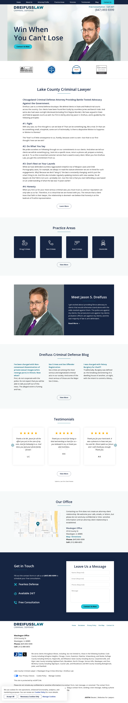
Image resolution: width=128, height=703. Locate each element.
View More (64, 265)
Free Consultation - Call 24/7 (101, 7)
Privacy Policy (91, 625)
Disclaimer (81, 625)
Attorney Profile (43, 2)
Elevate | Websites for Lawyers (99, 697)
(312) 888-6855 (76, 542)
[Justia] (16, 654)
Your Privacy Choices (26, 676)
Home (19, 2)
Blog (96, 2)
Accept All (10, 697)
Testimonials (85, 2)
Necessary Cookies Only (29, 697)
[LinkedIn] (20, 654)
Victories (73, 2)
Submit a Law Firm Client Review (64, 481)
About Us (29, 2)
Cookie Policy (41, 676)
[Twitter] (25, 654)
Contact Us (107, 2)
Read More (73, 323)
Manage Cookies (55, 676)
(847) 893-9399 (104, 10)
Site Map (101, 625)
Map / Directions (73, 536)
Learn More (64, 206)
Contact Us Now (23, 47)
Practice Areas (59, 2)
